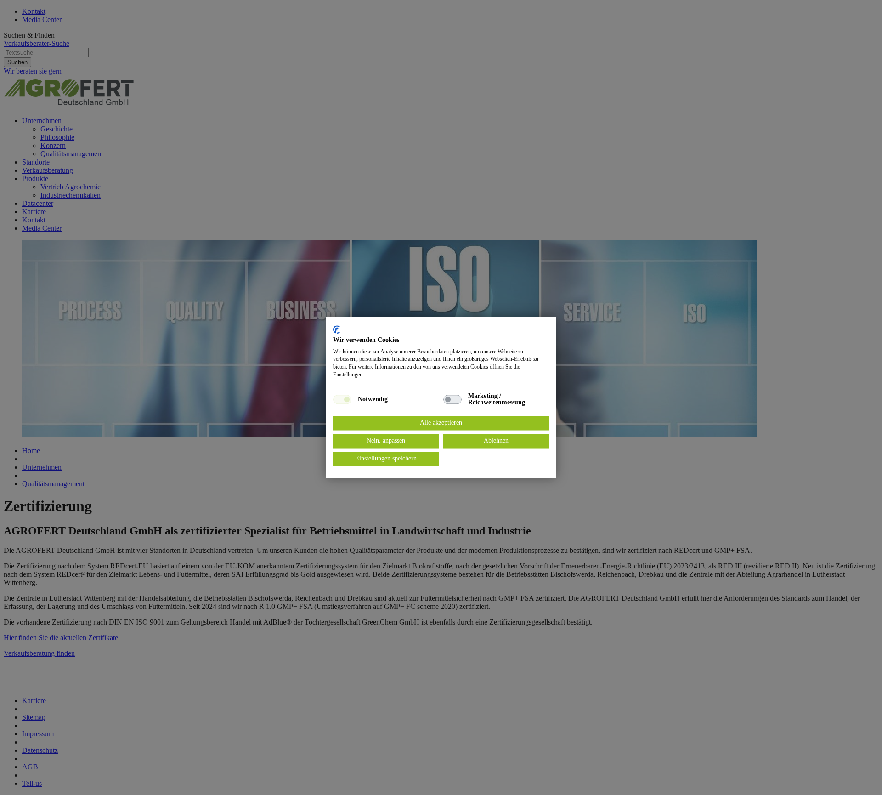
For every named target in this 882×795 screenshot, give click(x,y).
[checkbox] (342, 399)
